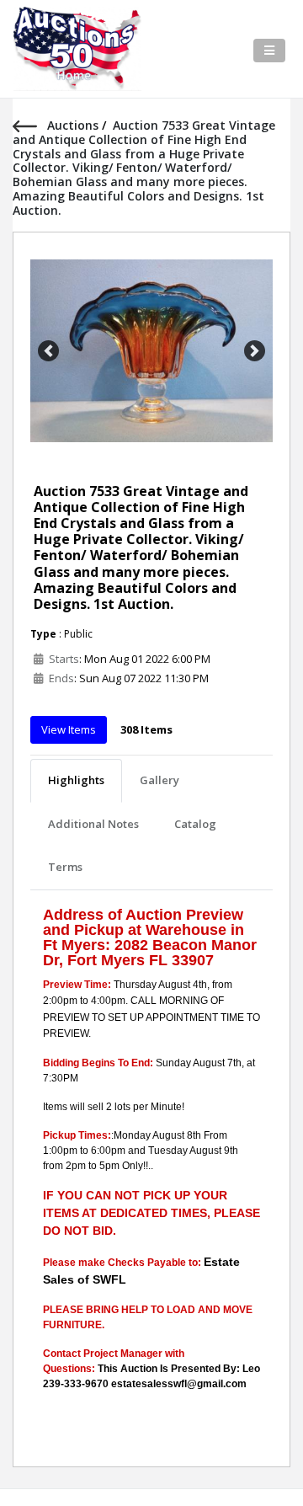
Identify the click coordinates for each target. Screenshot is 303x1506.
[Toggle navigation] (269, 50)
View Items (68, 729)
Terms (65, 866)
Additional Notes (93, 823)
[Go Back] (30, 125)
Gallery (159, 780)
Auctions (74, 125)
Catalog (195, 823)
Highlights (76, 780)
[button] (48, 351)
